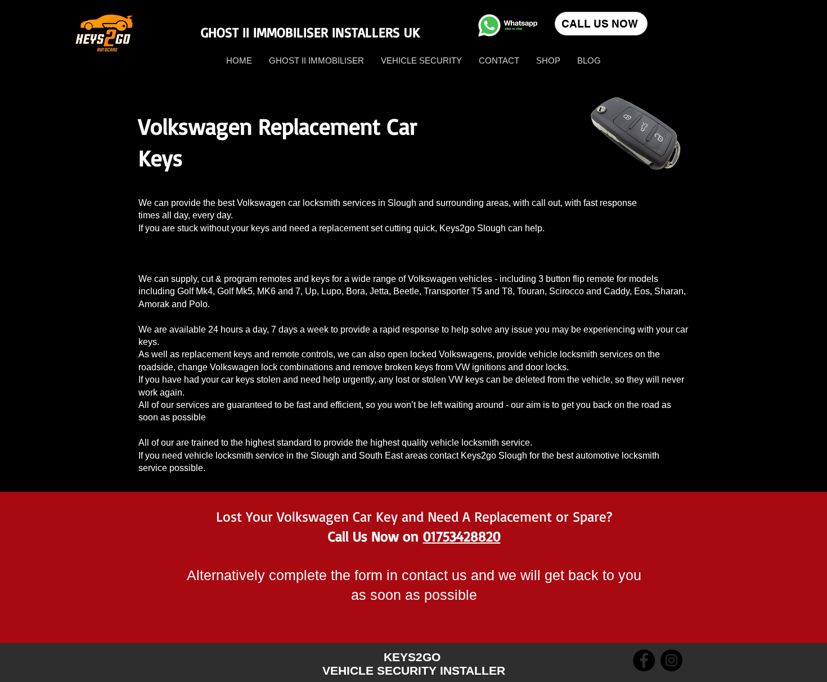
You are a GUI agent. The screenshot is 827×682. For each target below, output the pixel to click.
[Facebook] (644, 660)
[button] (548, 60)
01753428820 (462, 536)
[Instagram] (671, 660)
